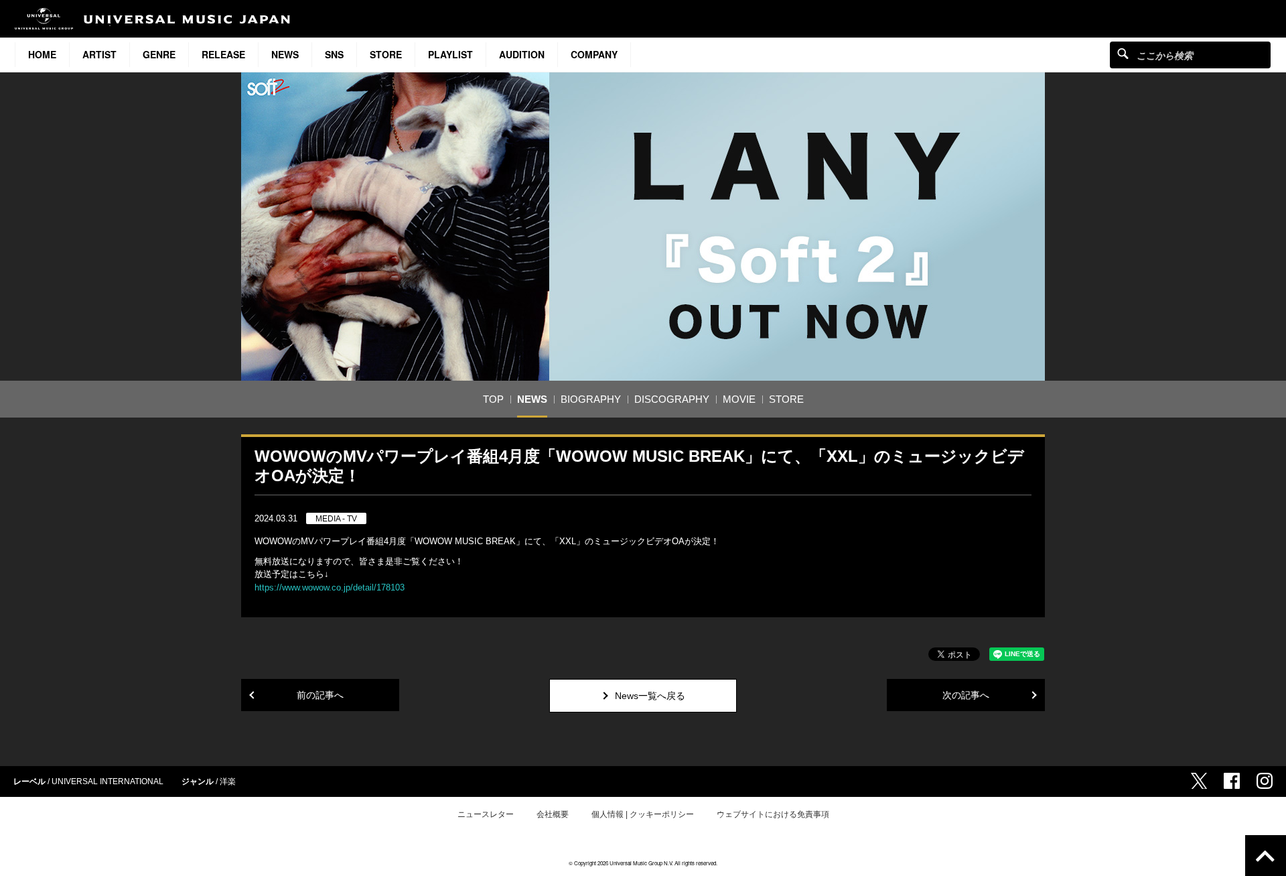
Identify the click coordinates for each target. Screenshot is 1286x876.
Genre (159, 54)
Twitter (1199, 781)
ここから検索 (1123, 53)
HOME (42, 54)
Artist (99, 54)
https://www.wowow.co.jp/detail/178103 (330, 587)
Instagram (1265, 781)
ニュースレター (485, 814)
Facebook (1232, 781)
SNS (334, 54)
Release (223, 54)
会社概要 (553, 814)
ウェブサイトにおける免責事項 (773, 814)
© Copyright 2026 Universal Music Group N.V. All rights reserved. (643, 863)
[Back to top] (1265, 855)
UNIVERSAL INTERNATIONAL (107, 781)
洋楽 (228, 781)
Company (594, 54)
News (285, 54)
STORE (386, 54)
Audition (522, 54)
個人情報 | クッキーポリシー (642, 814)
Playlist (450, 54)
